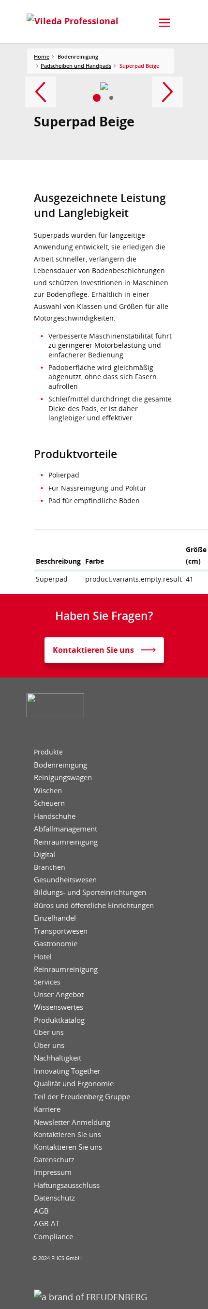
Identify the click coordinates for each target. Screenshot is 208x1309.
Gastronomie (55, 943)
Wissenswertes (58, 1007)
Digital (44, 854)
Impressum (53, 1172)
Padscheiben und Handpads (76, 65)
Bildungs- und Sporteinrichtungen (90, 892)
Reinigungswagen (63, 777)
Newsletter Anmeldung (72, 1122)
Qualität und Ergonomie (74, 1083)
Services (47, 982)
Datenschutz (54, 1159)
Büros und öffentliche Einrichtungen (94, 905)
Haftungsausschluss (67, 1185)
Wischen (48, 790)
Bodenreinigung (60, 765)
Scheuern (49, 803)
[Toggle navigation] (164, 22)
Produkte (48, 752)
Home (41, 56)
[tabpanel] (104, 86)
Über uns (49, 1032)
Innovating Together (67, 1071)
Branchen (49, 867)
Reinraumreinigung (66, 842)
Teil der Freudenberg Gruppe (82, 1096)
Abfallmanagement (65, 828)
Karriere (47, 1109)
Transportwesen (61, 931)
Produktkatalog (59, 1020)
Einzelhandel (55, 918)
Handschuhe (54, 816)
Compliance (53, 1236)
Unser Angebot (59, 994)
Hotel (43, 956)
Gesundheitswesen (65, 879)
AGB (41, 1211)
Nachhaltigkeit (57, 1058)
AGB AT (46, 1223)
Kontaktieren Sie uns (67, 1134)
